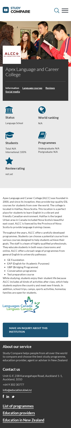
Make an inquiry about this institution (28, 330)
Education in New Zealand (23, 420)
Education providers (19, 413)
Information (12, 87)
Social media (12, 91)
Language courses (32, 87)
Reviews (50, 87)
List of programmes (18, 406)
